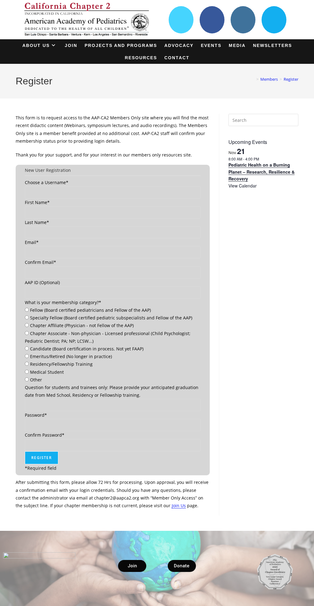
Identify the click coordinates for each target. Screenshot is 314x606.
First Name (37, 202)
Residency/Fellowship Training (61, 364)
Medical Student (47, 372)
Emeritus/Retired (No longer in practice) (71, 356)
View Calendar (242, 186)
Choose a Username (46, 182)
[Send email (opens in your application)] (274, 19)
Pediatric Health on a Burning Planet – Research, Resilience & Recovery (261, 172)
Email (32, 242)
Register (291, 79)
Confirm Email (40, 262)
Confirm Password (44, 435)
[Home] (253, 79)
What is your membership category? (63, 302)
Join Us (179, 505)
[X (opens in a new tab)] (181, 19)
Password (36, 415)
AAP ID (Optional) (42, 282)
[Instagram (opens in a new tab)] (243, 19)
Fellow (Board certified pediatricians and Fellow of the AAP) (90, 310)
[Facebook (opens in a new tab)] (212, 19)
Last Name (37, 222)
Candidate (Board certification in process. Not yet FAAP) (87, 349)
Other (36, 380)
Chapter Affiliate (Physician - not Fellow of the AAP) (82, 325)
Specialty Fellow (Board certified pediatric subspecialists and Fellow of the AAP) (111, 318)
